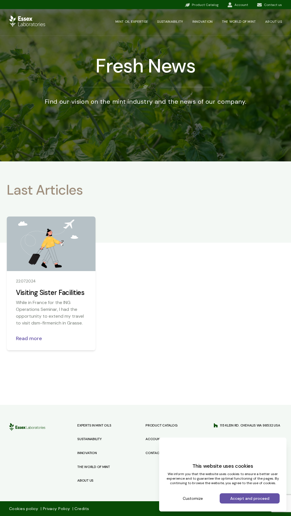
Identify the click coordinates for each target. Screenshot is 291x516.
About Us (85, 480)
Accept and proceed (249, 498)
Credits (80, 508)
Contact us (156, 453)
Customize (193, 498)
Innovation (202, 21)
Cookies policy (24, 508)
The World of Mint (93, 467)
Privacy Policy (56, 508)
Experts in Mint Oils (94, 425)
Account (154, 439)
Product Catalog (161, 425)
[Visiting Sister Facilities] (51, 244)
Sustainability (170, 21)
